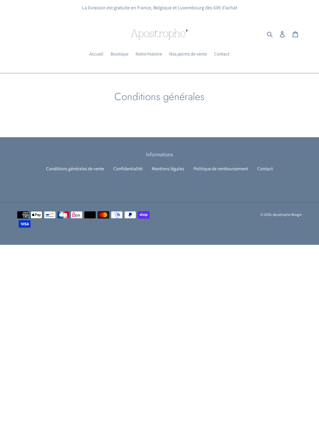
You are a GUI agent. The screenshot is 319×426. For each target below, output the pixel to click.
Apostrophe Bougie (287, 214)
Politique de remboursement (220, 169)
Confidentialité (127, 169)
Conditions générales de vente (75, 169)
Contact (265, 169)
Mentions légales (168, 169)
